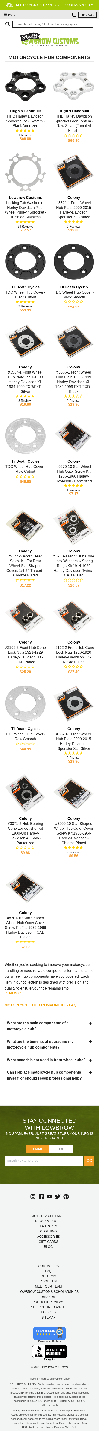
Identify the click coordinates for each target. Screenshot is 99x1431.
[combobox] (52, 24)
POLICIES (48, 1312)
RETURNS (48, 1276)
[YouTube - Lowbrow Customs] (49, 1196)
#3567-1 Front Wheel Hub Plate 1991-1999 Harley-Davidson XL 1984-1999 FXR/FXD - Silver (25, 381)
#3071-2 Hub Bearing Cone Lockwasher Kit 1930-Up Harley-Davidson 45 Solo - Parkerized (25, 833)
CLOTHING (48, 1231)
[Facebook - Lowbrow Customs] (41, 1196)
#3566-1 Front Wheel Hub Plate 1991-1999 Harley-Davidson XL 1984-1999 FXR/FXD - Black (73, 381)
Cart (89, 14)
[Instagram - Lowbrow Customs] (33, 1196)
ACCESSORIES (48, 1236)
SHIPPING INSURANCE (48, 1307)
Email (38, 1149)
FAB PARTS (48, 1226)
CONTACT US (48, 1266)
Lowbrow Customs (54, 1367)
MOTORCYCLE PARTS (48, 1216)
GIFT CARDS (48, 1241)
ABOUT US (48, 1281)
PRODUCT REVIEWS (48, 1302)
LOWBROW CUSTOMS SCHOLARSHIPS (48, 1291)
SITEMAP (48, 1317)
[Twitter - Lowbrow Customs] (58, 1196)
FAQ (48, 1271)
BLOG (48, 1246)
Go (89, 1161)
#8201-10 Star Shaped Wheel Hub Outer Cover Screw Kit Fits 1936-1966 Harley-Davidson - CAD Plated (25, 927)
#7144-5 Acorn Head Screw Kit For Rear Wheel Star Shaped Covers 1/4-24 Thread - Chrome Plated (25, 565)
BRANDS (48, 1297)
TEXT (61, 1149)
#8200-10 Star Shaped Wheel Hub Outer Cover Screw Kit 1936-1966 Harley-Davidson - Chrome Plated (73, 833)
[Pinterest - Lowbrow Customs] (66, 1196)
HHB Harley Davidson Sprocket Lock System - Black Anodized (25, 121)
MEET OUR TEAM (48, 1286)
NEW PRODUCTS (48, 1221)
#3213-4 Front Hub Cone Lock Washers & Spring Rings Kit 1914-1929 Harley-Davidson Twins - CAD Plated (73, 565)
